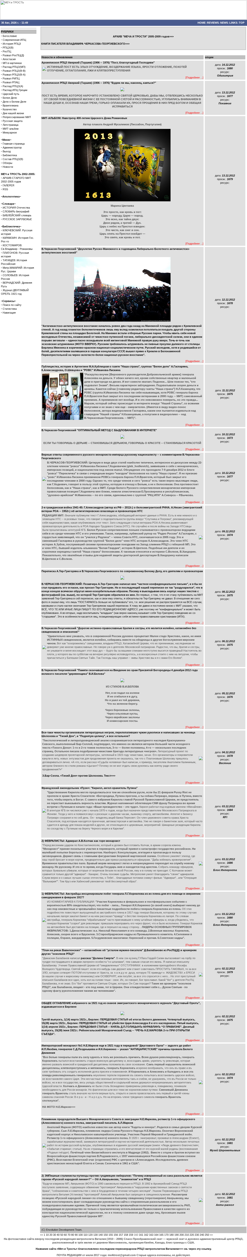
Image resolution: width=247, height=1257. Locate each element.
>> (211, 1234)
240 (202, 1234)
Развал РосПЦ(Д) (13, 55)
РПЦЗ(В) (8, 47)
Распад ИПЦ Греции (15, 90)
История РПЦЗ (12, 43)
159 (131, 1234)
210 (187, 1234)
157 (121, 1234)
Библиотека (10, 155)
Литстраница (10, 124)
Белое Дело (10, 97)
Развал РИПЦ (11, 78)
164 (156, 1234)
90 (76, 1234)
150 (105, 1234)
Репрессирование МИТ (17, 117)
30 (54, 1234)
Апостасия (9, 59)
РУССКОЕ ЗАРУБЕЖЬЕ (17, 219)
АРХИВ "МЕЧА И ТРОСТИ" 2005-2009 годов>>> (143, 36)
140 (100, 1234)
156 (116, 1234)
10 (47, 1234)
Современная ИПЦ (14, 39)
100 (80, 1234)
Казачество (10, 109)
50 (61, 1234)
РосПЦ (7, 51)
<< (41, 1234)
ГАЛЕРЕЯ (8, 185)
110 (85, 1234)
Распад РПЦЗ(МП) (14, 66)
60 (65, 1234)
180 (171, 1234)
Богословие (10, 36)
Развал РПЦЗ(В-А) (14, 74)
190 (176, 1234)
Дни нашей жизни (13, 113)
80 (72, 1234)
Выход (7, 151)
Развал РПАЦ (11, 82)
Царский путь (11, 93)
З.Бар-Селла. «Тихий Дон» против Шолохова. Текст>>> (78, 775)
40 (58, 1234)
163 (151, 1234)
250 (207, 1234)
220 (192, 1234)
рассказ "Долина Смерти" (98, 958)
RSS (5, 189)
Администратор (12, 147)
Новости (8, 166)
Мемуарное (10, 132)
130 (95, 1234)
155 (111, 1234)
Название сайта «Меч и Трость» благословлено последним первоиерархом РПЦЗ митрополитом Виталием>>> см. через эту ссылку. (124, 1248)
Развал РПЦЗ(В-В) (14, 70)
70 (69, 1234)
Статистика (10, 308)
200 (181, 1234)
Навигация (9, 312)
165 (161, 1234)
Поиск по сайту (12, 304)
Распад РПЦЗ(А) (13, 86)
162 (146, 1234)
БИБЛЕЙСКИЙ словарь (17, 215)
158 (126, 1234)
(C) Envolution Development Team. (61, 1229)
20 (50, 1234)
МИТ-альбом (11, 128)
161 (141, 1234)
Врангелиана (10, 105)
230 (197, 1234)
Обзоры (7, 163)
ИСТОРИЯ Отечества (16, 207)
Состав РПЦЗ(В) (13, 159)
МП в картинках (12, 63)
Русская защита (12, 120)
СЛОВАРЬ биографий (16, 211)
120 (90, 1234)
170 (166, 1234)
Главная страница (14, 143)
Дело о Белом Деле (14, 101)
